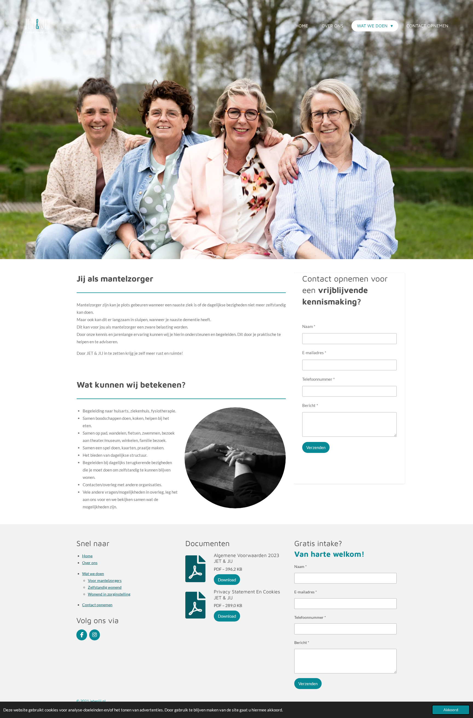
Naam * (308, 326)
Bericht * (310, 405)
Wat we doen (93, 573)
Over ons (89, 562)
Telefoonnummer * (318, 379)
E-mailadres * (314, 352)
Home (87, 555)
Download (227, 579)
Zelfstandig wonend (105, 587)
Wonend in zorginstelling (109, 594)
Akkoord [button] (450, 710)
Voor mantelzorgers (105, 580)
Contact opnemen (97, 604)
